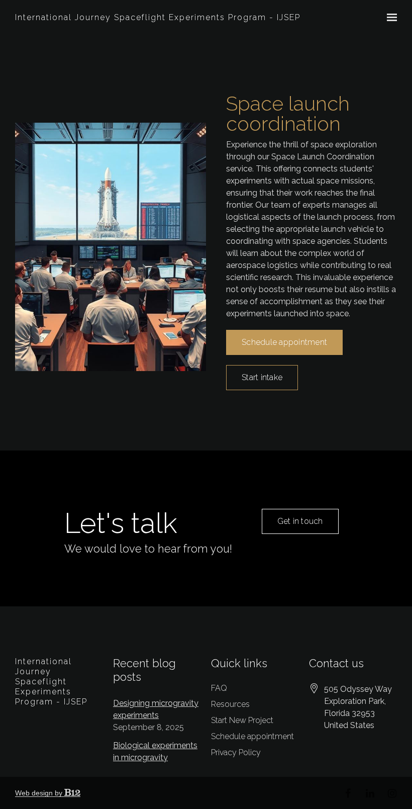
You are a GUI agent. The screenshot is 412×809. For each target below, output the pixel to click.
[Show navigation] (389, 17)
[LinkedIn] (370, 793)
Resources (230, 704)
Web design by (39, 793)
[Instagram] (392, 793)
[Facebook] (348, 793)
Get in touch (300, 521)
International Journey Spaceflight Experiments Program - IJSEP (157, 17)
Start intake (262, 377)
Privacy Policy (236, 752)
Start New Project (242, 720)
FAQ (219, 688)
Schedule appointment (284, 342)
